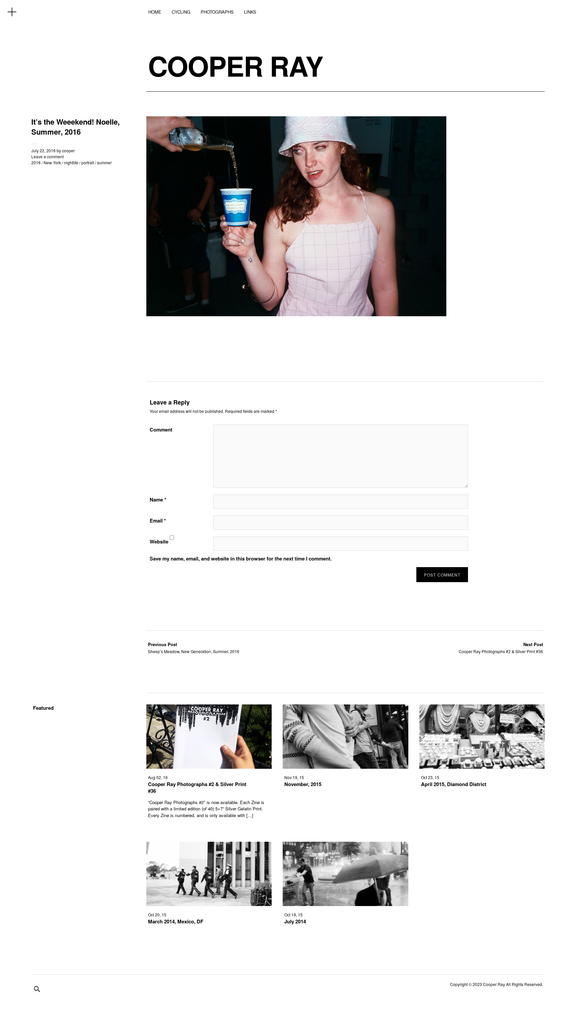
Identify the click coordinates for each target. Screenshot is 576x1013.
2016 (36, 162)
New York (52, 162)
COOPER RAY (235, 65)
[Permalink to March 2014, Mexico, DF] (209, 904)
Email (158, 520)
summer (104, 162)
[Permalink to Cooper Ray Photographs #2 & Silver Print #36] (209, 766)
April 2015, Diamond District (453, 784)
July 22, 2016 (43, 150)
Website (159, 541)
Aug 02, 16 (158, 777)
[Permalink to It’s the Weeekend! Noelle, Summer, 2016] (296, 314)
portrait (87, 162)
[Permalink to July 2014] (345, 904)
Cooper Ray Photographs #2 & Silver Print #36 (501, 647)
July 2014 (295, 921)
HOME (154, 12)
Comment (161, 429)
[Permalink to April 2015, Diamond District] (482, 766)
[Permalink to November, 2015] (345, 766)
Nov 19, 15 (294, 777)
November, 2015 (302, 784)
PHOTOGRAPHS (217, 12)
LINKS (250, 12)
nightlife (71, 162)
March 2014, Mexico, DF (175, 921)
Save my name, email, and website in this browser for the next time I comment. (241, 558)
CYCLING (181, 12)
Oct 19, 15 (293, 914)
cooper (68, 150)
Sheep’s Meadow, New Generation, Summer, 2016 (193, 647)
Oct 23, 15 (430, 777)
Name (158, 499)
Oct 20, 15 (157, 914)
